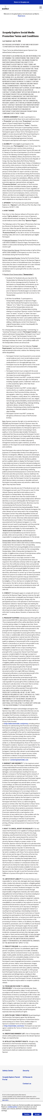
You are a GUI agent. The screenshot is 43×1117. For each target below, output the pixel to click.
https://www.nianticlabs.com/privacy (16, 723)
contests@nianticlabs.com (19, 760)
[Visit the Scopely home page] (5, 7)
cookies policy (12, 1107)
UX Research (27, 1077)
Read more (21, 16)
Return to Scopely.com (21, 2)
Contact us (27, 1084)
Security (26, 1071)
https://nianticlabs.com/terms (14, 1026)
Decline (26, 1114)
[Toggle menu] (40, 7)
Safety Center (7, 1071)
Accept (37, 1114)
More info (5, 1100)
